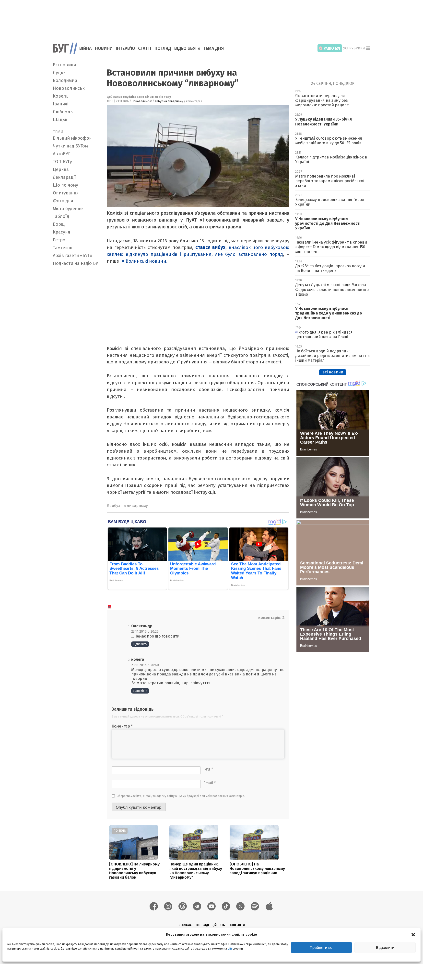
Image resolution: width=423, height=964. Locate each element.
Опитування (66, 193)
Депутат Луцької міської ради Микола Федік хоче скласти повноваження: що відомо (332, 289)
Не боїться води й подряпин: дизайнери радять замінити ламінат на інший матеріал (332, 356)
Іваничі (60, 104)
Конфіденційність (210, 925)
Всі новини (64, 64)
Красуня (61, 232)
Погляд (162, 48)
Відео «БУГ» (187, 48)
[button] (413, 934)
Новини (104, 48)
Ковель (61, 96)
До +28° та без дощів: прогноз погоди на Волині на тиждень (330, 268)
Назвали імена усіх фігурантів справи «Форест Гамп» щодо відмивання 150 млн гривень (331, 247)
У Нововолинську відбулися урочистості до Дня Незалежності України (328, 223)
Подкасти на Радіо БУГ (76, 263)
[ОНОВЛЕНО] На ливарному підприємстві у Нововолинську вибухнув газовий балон (134, 871)
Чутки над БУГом (70, 146)
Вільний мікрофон (72, 138)
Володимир (65, 80)
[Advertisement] (211, 18)
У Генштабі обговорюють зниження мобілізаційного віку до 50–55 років (328, 140)
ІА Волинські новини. (143, 261)
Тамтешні (62, 247)
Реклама (184, 925)
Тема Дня (213, 48)
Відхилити (385, 947)
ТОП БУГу (62, 161)
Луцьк (59, 72)
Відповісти (140, 644)
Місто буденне (68, 208)
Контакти (237, 925)
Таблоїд (61, 216)
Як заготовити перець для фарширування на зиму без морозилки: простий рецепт (322, 100)
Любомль (63, 111)
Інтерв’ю (125, 48)
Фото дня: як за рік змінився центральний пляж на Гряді (324, 334)
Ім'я (208, 769)
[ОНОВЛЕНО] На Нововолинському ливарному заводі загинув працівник (257, 868)
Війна (85, 48)
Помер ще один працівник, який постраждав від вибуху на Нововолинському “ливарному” (195, 871)
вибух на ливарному (169, 101)
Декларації (64, 177)
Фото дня (63, 200)
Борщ (59, 224)
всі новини (332, 372)
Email (209, 783)
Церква (61, 169)
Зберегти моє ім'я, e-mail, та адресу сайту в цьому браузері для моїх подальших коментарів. (181, 796)
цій (230, 948)
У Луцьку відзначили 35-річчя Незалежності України (323, 121)
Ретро (59, 240)
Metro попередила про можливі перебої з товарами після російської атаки (329, 181)
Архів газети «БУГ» (72, 255)
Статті (144, 48)
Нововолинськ (69, 88)
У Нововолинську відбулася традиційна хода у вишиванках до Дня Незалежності (328, 313)
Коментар (122, 726)
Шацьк (60, 119)
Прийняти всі (321, 947)
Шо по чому (65, 185)
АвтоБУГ (61, 154)
